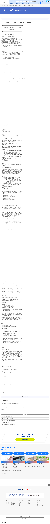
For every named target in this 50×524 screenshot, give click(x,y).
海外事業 (28, 505)
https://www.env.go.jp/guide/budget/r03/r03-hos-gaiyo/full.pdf (12, 81)
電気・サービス (11, 3)
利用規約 (16, 18)
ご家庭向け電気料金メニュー (5, 471)
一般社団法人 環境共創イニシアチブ (7, 422)
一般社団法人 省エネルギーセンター (7, 416)
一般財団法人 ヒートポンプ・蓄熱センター (7, 418)
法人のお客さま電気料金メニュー (14, 503)
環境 (19, 503)
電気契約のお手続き (12, 504)
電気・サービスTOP (4, 449)
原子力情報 (29, 503)
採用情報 (25, 516)
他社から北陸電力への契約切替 (5, 470)
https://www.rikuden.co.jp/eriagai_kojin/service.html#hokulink (12, 292)
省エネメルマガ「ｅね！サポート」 (22, 5)
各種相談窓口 (25, 439)
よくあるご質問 (12, 512)
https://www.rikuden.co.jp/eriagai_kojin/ (9, 289)
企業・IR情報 (27, 3)
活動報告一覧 (20, 506)
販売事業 (28, 504)
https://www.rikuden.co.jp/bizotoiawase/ (9, 199)
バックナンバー (12, 18)
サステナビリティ (18, 3)
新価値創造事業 (29, 506)
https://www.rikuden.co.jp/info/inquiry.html (9, 384)
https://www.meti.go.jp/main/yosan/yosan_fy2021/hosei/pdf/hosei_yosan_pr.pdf (14, 78)
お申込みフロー (15, 466)
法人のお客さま (19, 453)
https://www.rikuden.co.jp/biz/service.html (9, 196)
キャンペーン (27, 467)
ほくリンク (12, 506)
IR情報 (37, 504)
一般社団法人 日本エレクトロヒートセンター (8, 420)
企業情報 (37, 502)
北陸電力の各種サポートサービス (13, 5)
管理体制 (19, 505)
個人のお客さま (7, 453)
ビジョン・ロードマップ (21, 502)
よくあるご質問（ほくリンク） (40, 466)
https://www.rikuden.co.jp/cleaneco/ (8, 372)
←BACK (22, 396)
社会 (19, 504)
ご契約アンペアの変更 (4, 467)
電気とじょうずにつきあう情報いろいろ (30, 466)
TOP (2, 5)
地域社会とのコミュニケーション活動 (40, 505)
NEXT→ (28, 396)
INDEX (25, 396)
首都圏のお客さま (31, 453)
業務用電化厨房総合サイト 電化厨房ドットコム (8, 424)
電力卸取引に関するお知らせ (17, 470)
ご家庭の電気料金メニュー (13, 502)
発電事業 (28, 502)
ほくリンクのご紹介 (43, 453)
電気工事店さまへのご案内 (5, 473)
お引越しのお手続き (4, 466)
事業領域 (23, 3)
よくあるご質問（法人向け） (40, 467)
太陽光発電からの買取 (13, 505)
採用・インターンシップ (38, 506)
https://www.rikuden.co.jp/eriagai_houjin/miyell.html (10, 342)
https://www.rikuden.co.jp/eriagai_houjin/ (9, 339)
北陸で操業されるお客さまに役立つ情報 (18, 471)
